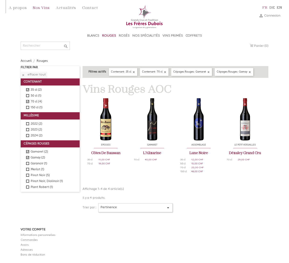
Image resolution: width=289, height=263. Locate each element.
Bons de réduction (33, 254)
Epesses (105, 145)
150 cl (36, 107)
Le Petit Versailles (245, 145)
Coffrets (194, 35)
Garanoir (39, 163)
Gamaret (39, 151)
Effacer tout (34, 75)
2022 (36, 123)
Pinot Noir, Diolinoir (47, 181)
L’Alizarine (152, 152)
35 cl (36, 89)
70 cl (36, 101)
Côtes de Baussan (106, 152)
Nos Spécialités (146, 35)
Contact (90, 7)
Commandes (29, 240)
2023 (36, 129)
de (272, 7)
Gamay (38, 157)
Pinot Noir (40, 175)
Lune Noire (199, 152)
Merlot (37, 169)
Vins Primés (173, 35)
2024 (36, 135)
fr (265, 7)
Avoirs (25, 245)
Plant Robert (42, 187)
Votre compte (33, 229)
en (279, 7)
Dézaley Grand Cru (245, 152)
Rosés (124, 35)
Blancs (93, 35)
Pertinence (135, 207)
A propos (18, 7)
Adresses (27, 249)
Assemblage (198, 145)
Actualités (66, 7)
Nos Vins (41, 7)
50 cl (36, 95)
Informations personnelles (38, 235)
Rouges (109, 35)
